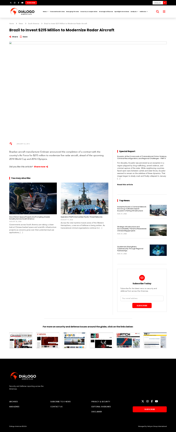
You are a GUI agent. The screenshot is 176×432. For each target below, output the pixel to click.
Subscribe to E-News (60, 401)
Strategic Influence (106, 11)
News (45, 11)
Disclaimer (96, 411)
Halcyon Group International (157, 426)
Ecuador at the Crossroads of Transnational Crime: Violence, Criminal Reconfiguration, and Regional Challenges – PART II (141, 157)
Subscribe (31, 3)
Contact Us (56, 406)
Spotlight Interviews (121, 11)
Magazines (14, 406)
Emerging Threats (72, 11)
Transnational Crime (57, 11)
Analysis (134, 11)
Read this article (125, 184)
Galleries (143, 11)
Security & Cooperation (88, 11)
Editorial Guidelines (101, 406)
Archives (13, 401)
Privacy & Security (100, 401)
